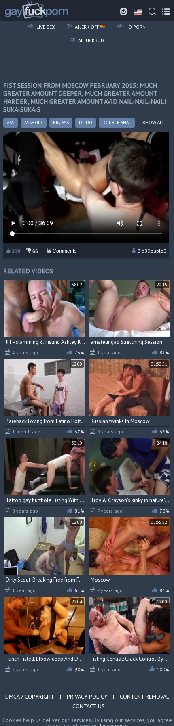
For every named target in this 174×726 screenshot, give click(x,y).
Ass (10, 123)
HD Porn (135, 27)
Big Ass (61, 123)
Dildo (85, 123)
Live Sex (45, 27)
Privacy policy (87, 696)
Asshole (33, 123)
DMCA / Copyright (29, 696)
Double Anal (116, 123)
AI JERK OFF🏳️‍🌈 (89, 27)
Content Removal (144, 696)
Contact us (88, 706)
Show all (153, 122)
